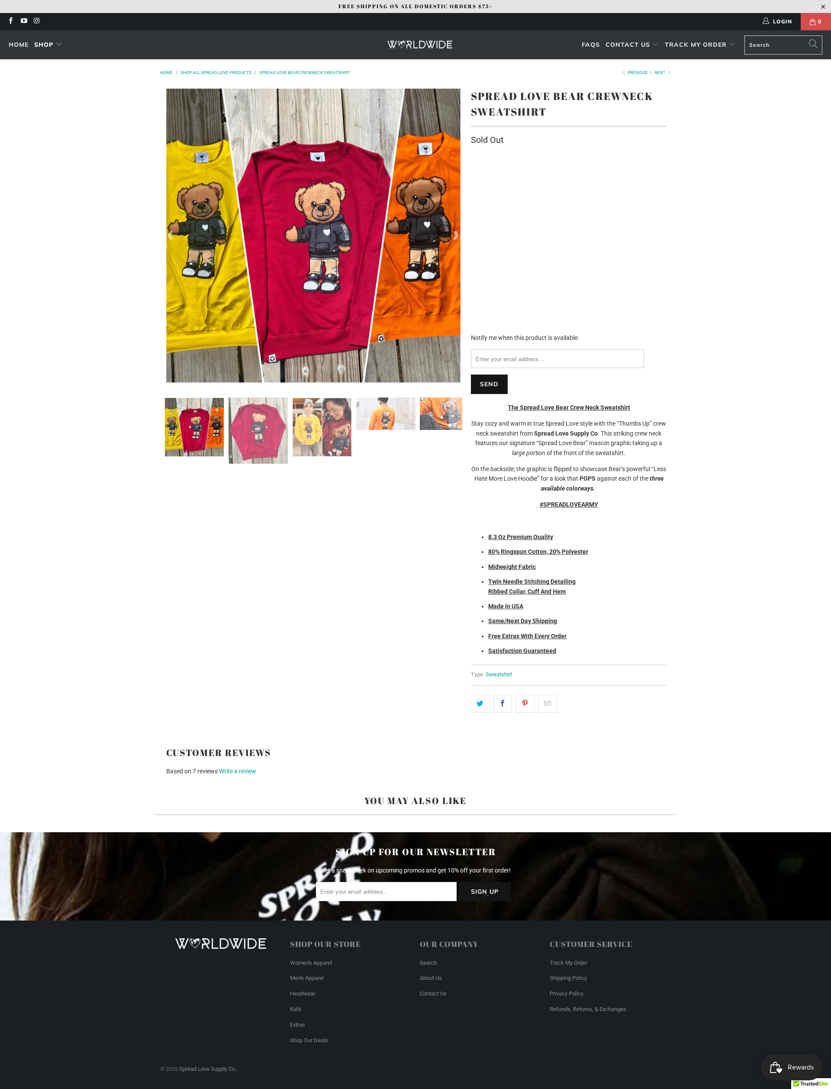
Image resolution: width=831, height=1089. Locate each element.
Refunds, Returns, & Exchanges (588, 1009)
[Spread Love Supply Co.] (419, 45)
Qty (475, 238)
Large (550, 214)
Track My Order (697, 44)
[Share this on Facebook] (502, 704)
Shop (43, 44)
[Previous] (171, 236)
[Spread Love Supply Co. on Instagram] (36, 22)
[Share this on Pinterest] (525, 704)
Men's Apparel (307, 978)
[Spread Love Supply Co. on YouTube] (23, 22)
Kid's (295, 1009)
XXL (626, 214)
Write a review (237, 771)
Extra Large (590, 214)
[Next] (456, 236)
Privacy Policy (566, 993)
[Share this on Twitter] (480, 704)
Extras (297, 1024)
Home (19, 44)
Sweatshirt (499, 674)
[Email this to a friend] (547, 704)
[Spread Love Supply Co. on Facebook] (10, 22)
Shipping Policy (568, 978)
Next (660, 72)
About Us (431, 978)
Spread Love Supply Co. (207, 1069)
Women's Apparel (311, 963)
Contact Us (629, 44)
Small (485, 214)
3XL (648, 214)
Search (428, 963)
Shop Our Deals (309, 1040)
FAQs (591, 44)
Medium (517, 214)
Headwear (302, 993)
